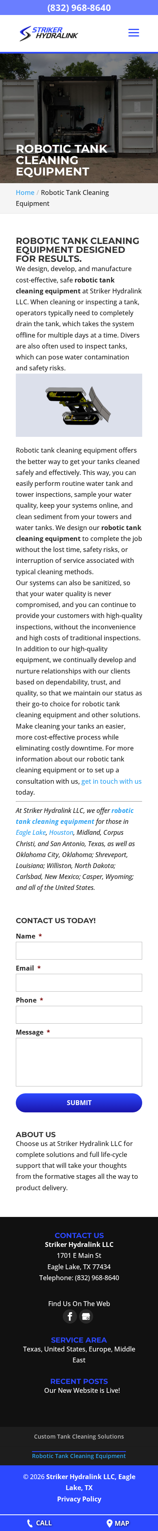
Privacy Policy (79, 1499)
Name (29, 936)
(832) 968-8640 (79, 7)
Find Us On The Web (79, 1303)
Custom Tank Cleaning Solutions (79, 1436)
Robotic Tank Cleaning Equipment (79, 1456)
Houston (61, 832)
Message (33, 1032)
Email (28, 968)
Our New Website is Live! (82, 1390)
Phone (29, 1000)
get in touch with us (111, 781)
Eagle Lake (31, 832)
